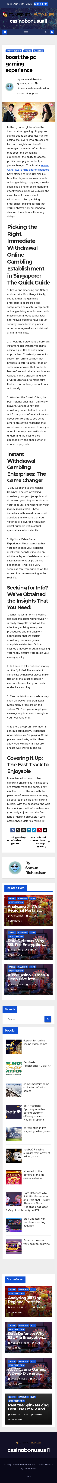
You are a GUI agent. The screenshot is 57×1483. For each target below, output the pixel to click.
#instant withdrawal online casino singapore (33, 91)
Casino (27, 51)
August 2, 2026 (20, 1343)
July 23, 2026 (19, 1379)
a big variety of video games (18, 840)
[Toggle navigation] (26, 32)
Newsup (49, 1464)
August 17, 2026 (21, 1307)
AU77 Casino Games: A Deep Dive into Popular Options (28, 979)
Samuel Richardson (31, 79)
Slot (32, 898)
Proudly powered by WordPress (20, 1464)
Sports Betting (13, 51)
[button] (46, 32)
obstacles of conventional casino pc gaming (38, 842)
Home (28, 1476)
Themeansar (30, 1468)
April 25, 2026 (19, 1414)
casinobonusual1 (28, 21)
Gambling (38, 51)
